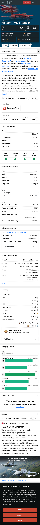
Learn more (7, 504)
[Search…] (33, 3)
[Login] (37, 3)
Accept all (20, 515)
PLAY (27, 2)
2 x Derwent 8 (34, 174)
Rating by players (22, 98)
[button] (38, 51)
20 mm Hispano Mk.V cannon (16, 232)
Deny (20, 510)
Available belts (9, 246)
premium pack (20, 61)
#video (4, 480)
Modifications (8, 339)
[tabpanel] (20, 241)
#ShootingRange (21, 480)
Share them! (20, 407)
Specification (10, 98)
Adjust (20, 520)
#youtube (11, 480)
